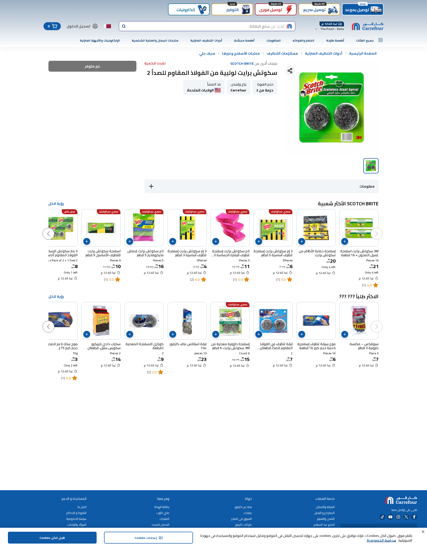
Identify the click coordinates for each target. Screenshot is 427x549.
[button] (423, 532)
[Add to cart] (345, 241)
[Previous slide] (382, 229)
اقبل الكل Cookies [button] (52, 538)
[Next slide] (53, 229)
